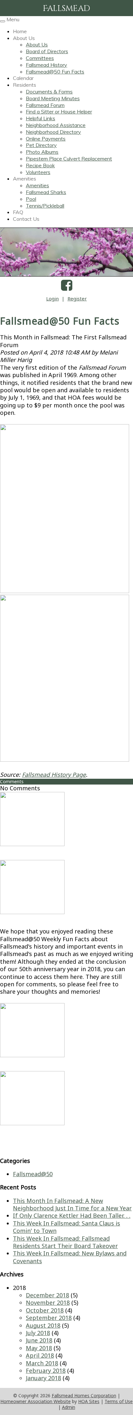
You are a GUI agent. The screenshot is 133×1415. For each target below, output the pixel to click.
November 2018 (48, 1302)
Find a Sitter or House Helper (59, 111)
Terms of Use (119, 1401)
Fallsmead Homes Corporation (84, 1395)
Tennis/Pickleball (45, 205)
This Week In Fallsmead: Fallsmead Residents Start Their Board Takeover (65, 1242)
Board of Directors (47, 51)
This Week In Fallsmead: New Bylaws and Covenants (70, 1256)
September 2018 (49, 1318)
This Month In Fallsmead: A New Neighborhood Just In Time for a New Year (72, 1204)
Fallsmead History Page (54, 774)
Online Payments (46, 138)
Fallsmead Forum (45, 105)
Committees (40, 58)
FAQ (18, 212)
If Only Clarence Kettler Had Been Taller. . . (71, 1215)
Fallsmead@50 (33, 1174)
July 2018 (38, 1333)
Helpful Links (40, 118)
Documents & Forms (49, 91)
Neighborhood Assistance (56, 125)
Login (52, 298)
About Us (24, 38)
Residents (24, 85)
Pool (31, 199)
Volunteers (38, 172)
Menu (12, 19)
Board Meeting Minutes (53, 98)
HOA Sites (88, 1401)
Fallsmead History (46, 65)
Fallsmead (66, 8)
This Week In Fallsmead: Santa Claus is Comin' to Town (66, 1226)
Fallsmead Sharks (46, 192)
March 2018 (42, 1363)
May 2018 (39, 1348)
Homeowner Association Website (35, 1401)
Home (20, 31)
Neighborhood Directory (53, 132)
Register (77, 298)
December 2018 (47, 1295)
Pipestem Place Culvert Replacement (69, 158)
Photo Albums (42, 152)
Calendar (23, 78)
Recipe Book (40, 165)
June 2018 (39, 1340)
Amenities (24, 178)
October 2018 (45, 1310)
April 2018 (40, 1355)
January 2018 (43, 1378)
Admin (68, 1407)
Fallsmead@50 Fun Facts (55, 71)
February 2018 (46, 1370)
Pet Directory (41, 145)
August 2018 (43, 1325)
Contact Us (26, 219)
